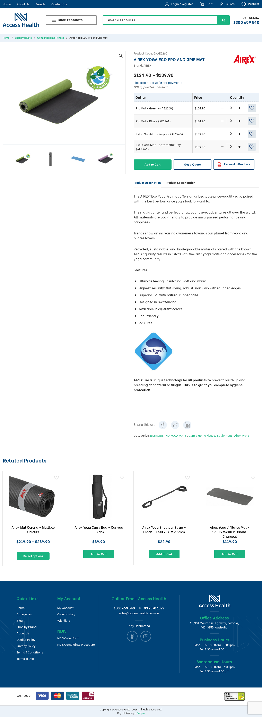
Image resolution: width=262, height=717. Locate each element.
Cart (209, 4)
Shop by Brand (27, 627)
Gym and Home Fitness (50, 37)
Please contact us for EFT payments (158, 82)
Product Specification (180, 182)
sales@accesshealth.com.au (139, 613)
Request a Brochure (236, 164)
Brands (40, 4)
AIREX (147, 65)
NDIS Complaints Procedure (76, 644)
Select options (33, 556)
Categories (24, 614)
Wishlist (253, 4)
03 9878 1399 (154, 608)
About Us (23, 4)
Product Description (147, 182)
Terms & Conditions (30, 652)
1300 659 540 (246, 22)
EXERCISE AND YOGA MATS (168, 435)
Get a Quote (192, 164)
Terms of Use (25, 658)
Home (7, 4)
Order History (66, 614)
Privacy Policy (26, 646)
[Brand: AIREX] (244, 59)
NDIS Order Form (68, 638)
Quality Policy (26, 639)
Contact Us (59, 4)
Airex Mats (241, 435)
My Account (65, 608)
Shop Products (70, 20)
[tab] (147, 182)
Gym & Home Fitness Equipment (211, 435)
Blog (20, 620)
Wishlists (63, 620)
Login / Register (182, 4)
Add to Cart (152, 164)
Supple (141, 713)
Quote (230, 4)
